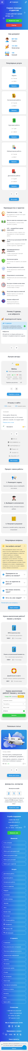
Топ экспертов (7, 976)
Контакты (6, 993)
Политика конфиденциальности (12, 951)
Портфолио (8, 924)
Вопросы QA (8, 928)
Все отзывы (14, 460)
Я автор (14, 25)
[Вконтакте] (9, 1026)
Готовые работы (9, 920)
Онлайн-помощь (8, 899)
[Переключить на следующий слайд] (16, 194)
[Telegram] (16, 1026)
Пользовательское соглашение (12, 947)
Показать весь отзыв (8, 422)
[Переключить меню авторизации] (26, 2)
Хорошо (14, 1048)
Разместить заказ (14, 20)
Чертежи (6, 903)
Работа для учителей (10, 859)
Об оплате (6, 964)
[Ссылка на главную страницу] (14, 2)
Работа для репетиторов (10, 855)
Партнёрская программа (10, 985)
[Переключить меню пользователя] (2, 2)
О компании (7, 942)
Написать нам (14, 833)
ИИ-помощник (9, 933)
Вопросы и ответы (9, 989)
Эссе (5, 907)
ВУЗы (5, 998)
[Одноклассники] (12, 1026)
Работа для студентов (10, 864)
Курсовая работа (8, 878)
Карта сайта (7, 1002)
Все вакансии (7, 847)
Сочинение (7, 895)
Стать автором (8, 842)
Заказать (14, 86)
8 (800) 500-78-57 (14, 820)
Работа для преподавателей (11, 851)
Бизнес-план (7, 912)
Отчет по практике (9, 886)
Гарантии (6, 959)
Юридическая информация (11, 955)
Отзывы (6, 972)
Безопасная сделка (9, 968)
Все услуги (14, 199)
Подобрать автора (14, 394)
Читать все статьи (14, 775)
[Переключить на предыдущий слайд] (11, 194)
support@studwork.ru (14, 822)
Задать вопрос (14, 607)
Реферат (6, 890)
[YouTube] (19, 1026)
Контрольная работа (9, 882)
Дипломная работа (9, 873)
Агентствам (7, 981)
